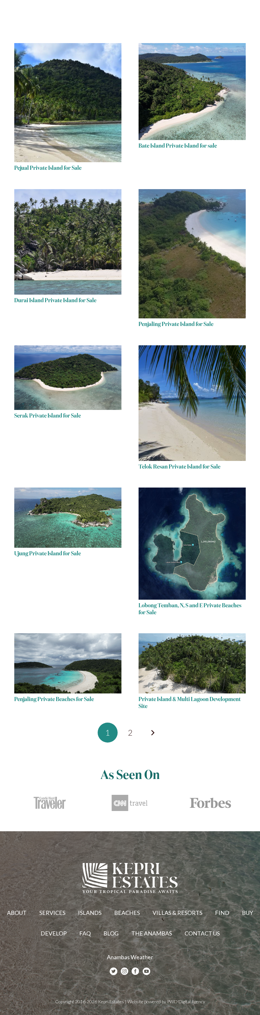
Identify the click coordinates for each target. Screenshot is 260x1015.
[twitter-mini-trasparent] (113, 971)
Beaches (127, 912)
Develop (54, 933)
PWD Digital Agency (186, 1001)
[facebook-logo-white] (135, 971)
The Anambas (151, 933)
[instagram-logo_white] (124, 971)
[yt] (146, 971)
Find (222, 912)
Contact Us (202, 933)
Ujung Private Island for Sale (47, 554)
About (17, 912)
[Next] (152, 733)
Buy (247, 912)
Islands (89, 912)
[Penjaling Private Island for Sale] (192, 253)
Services (52, 912)
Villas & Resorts (177, 912)
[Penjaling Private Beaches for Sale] (67, 663)
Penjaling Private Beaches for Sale (54, 699)
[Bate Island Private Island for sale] (192, 91)
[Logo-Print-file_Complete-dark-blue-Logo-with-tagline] (36, 15)
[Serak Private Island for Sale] (67, 377)
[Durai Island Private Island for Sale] (67, 242)
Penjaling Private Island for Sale (176, 324)
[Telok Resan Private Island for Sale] (192, 403)
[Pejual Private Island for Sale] (67, 102)
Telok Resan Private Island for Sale (179, 467)
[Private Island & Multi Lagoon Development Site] (192, 663)
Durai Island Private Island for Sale (55, 300)
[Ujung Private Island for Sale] (67, 518)
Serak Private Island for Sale (47, 416)
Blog (111, 933)
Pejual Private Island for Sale (47, 168)
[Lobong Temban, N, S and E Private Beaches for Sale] (192, 544)
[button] (250, 15)
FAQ (85, 933)
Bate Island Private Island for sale (178, 146)
